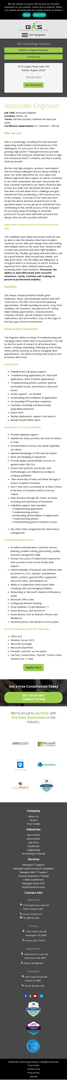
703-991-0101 (33, 77)
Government (33, 838)
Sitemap (33, 1076)
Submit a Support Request (33, 50)
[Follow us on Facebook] (26, 995)
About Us (33, 816)
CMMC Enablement (33, 879)
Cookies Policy (33, 1069)
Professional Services (33, 887)
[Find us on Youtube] (35, 995)
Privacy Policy (33, 1072)
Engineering (33, 849)
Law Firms (33, 842)
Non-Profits (33, 834)
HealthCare (33, 846)
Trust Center (34, 823)
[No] (63, 9)
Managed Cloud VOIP (33, 883)
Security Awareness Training (33, 875)
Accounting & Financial (33, 853)
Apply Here (33, 667)
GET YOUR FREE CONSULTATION (33, 697)
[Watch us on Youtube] (41, 995)
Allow (26, 15)
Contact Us (33, 56)
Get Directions (33, 84)
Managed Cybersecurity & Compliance (33, 868)
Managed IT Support (33, 864)
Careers (33, 820)
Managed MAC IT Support (33, 872)
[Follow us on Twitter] (30, 995)
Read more (39, 15)
